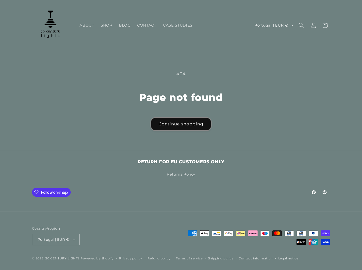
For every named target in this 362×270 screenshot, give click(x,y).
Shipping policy (221, 258)
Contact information (256, 258)
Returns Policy (181, 174)
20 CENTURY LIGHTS (62, 258)
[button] (301, 25)
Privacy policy (130, 258)
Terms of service (189, 258)
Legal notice (288, 258)
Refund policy (159, 258)
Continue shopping (181, 123)
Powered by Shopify (97, 258)
